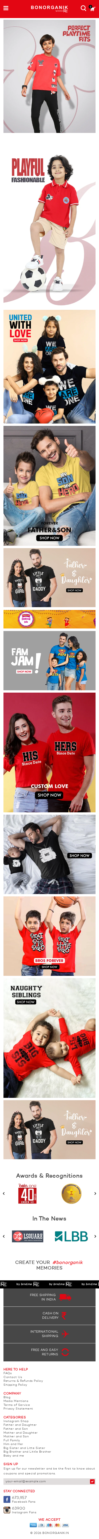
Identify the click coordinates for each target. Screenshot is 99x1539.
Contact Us (12, 1377)
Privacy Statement (18, 1408)
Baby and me (13, 1455)
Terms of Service (16, 1405)
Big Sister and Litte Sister (24, 1448)
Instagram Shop (16, 1421)
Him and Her (13, 1444)
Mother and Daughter (20, 1432)
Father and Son (15, 1428)
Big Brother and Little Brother (27, 1451)
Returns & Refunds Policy (23, 1380)
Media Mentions (15, 1401)
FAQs (7, 1373)
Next (95, 1193)
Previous (3, 1193)
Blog (6, 1397)
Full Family (11, 1440)
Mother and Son (16, 1436)
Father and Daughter (20, 1424)
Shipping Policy (15, 1384)
